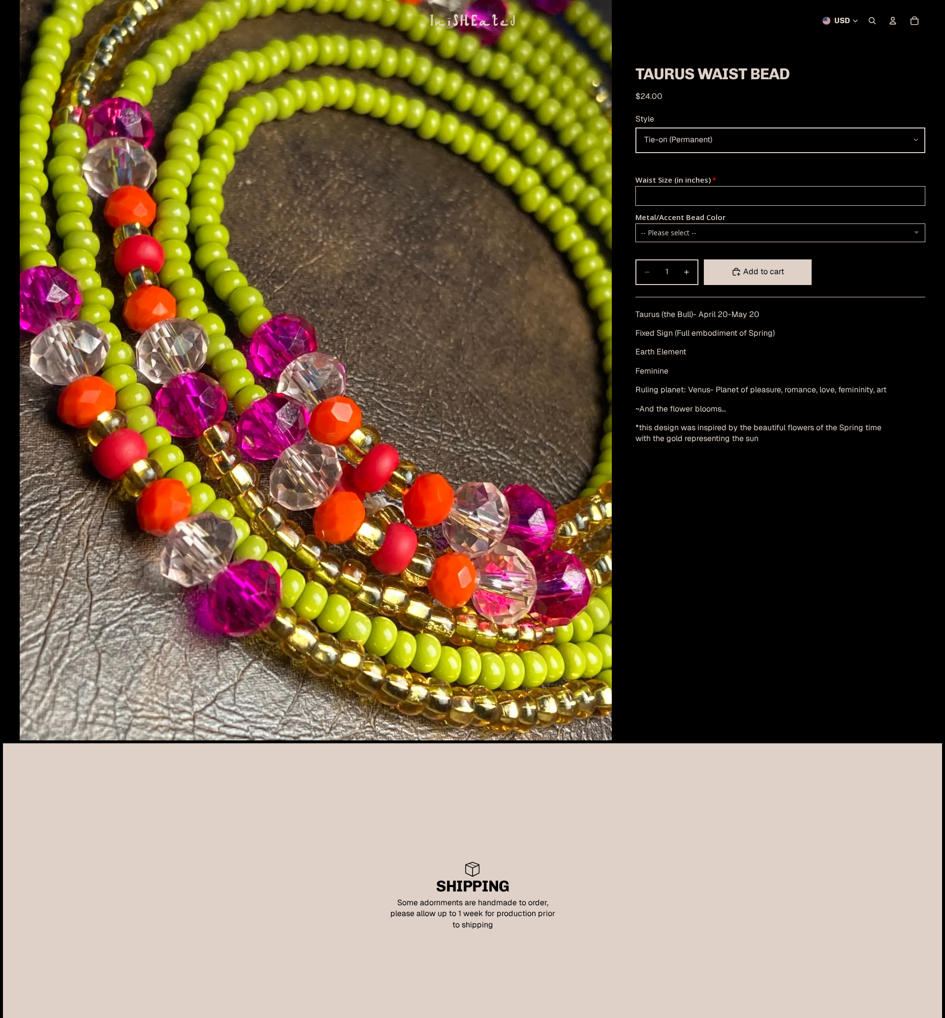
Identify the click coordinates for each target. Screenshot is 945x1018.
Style (644, 119)
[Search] (872, 21)
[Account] (893, 21)
